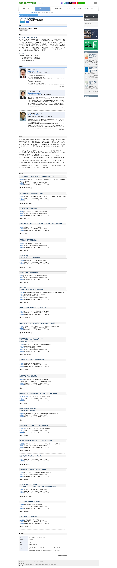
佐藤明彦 (22, 444)
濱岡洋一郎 (22, 428)
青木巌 (21, 472)
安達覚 (21, 211)
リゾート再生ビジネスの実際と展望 (28, 516)
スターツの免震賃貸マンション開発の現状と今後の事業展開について (37, 176)
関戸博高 (22, 179)
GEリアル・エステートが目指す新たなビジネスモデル (33, 307)
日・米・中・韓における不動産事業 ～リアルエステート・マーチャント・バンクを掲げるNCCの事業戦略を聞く (38, 485)
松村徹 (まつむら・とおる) (34, 93)
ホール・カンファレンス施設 (74, 9)
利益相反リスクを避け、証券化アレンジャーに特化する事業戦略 (36, 440)
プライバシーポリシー (31, 561)
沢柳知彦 (22, 196)
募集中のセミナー (89, 19)
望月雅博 (22, 379)
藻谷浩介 (22, 346)
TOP (19, 12)
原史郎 (21, 489)
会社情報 (22, 561)
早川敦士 (22, 260)
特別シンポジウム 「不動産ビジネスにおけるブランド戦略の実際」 (32, 288)
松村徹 (21, 183)
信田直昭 (22, 184)
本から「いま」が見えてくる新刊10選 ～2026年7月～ (93, 83)
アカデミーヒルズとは (90, 9)
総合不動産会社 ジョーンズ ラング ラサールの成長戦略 (34, 425)
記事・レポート (27, 9)
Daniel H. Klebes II (24, 396)
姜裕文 (21, 363)
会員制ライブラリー (59, 9)
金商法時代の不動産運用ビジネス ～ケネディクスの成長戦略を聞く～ (28, 239)
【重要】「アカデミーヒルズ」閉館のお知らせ (93, 70)
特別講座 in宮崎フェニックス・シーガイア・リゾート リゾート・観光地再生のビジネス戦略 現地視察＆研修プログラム (33, 340)
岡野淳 (21, 227)
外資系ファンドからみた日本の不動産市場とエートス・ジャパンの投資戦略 (38, 393)
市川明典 (22, 292)
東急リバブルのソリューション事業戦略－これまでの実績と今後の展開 (37, 323)
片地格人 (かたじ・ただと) (34, 71)
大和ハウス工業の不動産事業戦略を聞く (30, 272)
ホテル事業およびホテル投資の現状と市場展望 (31, 193)
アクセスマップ (49, 3)
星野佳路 (22, 520)
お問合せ (42, 3)
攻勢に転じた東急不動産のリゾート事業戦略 (31, 456)
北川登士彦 (22, 326)
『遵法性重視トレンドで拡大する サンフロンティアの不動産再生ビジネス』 (30, 375)
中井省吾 (22, 413)
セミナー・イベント (43, 9)
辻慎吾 (21, 295)
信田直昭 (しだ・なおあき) (34, 114)
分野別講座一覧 (34, 12)
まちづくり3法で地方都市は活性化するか (30, 501)
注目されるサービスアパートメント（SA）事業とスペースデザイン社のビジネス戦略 (41, 223)
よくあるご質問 (88, 23)
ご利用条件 (41, 561)
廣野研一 (22, 294)
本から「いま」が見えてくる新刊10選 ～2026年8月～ (93, 56)
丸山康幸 (22, 344)
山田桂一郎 (22, 347)
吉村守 (21, 276)
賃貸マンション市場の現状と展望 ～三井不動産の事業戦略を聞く (28, 409)
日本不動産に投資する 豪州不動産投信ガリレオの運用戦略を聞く (30, 256)
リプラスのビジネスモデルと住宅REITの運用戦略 (32, 359)
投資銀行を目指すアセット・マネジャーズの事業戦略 (33, 469)
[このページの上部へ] (62, 555)
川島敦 (21, 243)
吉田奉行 (22, 311)
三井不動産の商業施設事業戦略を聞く (29, 208)
